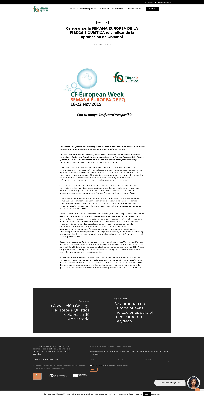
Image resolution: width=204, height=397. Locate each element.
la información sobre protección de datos (115, 365)
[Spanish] (36, 376)
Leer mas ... (155, 394)
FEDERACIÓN (102, 23)
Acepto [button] (146, 394)
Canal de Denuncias (46, 359)
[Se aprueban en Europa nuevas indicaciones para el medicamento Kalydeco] (136, 310)
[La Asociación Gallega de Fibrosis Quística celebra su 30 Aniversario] (67, 310)
